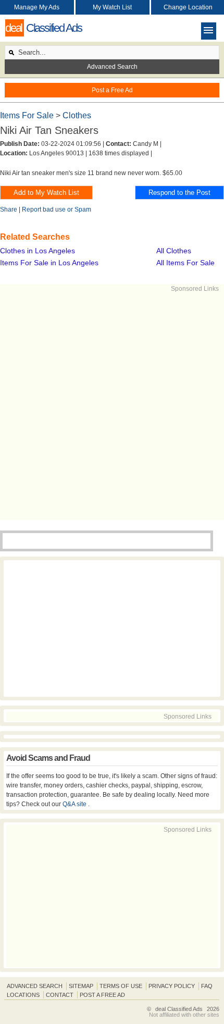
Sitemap (81, 986)
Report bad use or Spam (56, 209)
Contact (59, 995)
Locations (23, 995)
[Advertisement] (112, 405)
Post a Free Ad (112, 90)
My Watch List (112, 7)
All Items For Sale (185, 262)
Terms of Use (120, 986)
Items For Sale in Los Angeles (49, 262)
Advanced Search (112, 66)
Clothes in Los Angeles (37, 250)
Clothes (77, 115)
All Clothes (173, 250)
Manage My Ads (36, 7)
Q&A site (75, 804)
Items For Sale (28, 115)
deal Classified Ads (179, 1009)
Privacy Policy (171, 986)
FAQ (207, 986)
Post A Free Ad (102, 995)
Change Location (188, 7)
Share (8, 209)
